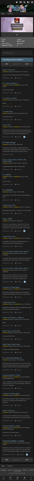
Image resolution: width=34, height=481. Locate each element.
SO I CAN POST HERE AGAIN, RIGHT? (16, 251)
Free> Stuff (6, 125)
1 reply (18, 184)
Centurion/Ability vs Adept (11, 375)
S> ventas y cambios (10, 98)
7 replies (18, 119)
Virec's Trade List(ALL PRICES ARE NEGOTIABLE (14, 160)
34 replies (19, 339)
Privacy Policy (17, 470)
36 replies (19, 78)
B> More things (9, 143)
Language (3, 470)
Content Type (8, 53)
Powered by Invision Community (17, 473)
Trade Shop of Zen (9, 205)
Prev (6, 64)
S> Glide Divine (8, 111)
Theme (10, 470)
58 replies (19, 213)
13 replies (19, 263)
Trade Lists (25, 71)
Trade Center (26, 100)
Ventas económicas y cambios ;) (13, 317)
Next (27, 64)
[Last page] (31, 64)
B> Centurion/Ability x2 (10, 83)
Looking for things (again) (11, 287)
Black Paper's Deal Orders (11, 331)
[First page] (3, 64)
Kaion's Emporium (9, 70)
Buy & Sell (24, 113)
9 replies (18, 137)
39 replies (19, 169)
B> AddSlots (7, 175)
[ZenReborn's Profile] (17, 34)
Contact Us (25, 470)
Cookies (31, 470)
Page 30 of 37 (17, 64)
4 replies (18, 93)
